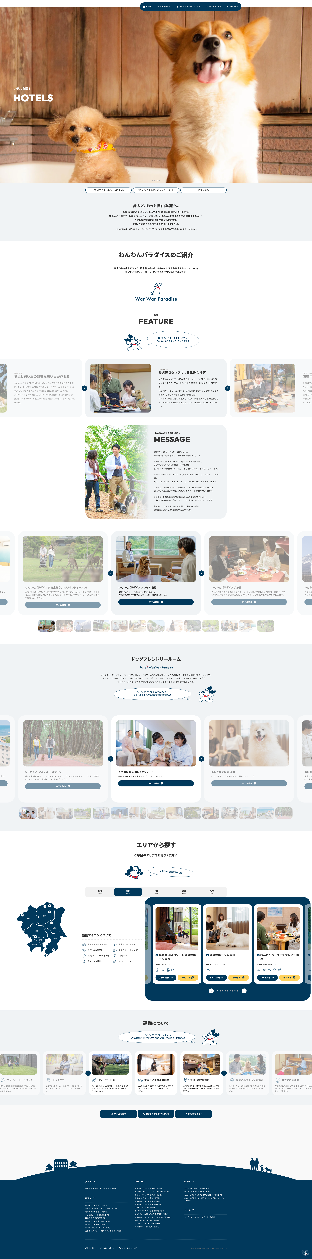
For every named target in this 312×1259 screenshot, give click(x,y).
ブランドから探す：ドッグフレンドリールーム (156, 190)
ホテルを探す (165, 6)
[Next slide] (228, 388)
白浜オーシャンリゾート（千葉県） (97, 1228)
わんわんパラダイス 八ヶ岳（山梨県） (148, 1188)
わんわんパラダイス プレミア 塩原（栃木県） (101, 1209)
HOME (148, 6)
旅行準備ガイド (215, 6)
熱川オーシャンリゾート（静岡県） (147, 1220)
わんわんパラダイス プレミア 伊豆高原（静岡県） (153, 1217)
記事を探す (234, 6)
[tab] (152, 180)
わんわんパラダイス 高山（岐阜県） (148, 1201)
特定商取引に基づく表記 (127, 1248)
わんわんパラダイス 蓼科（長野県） (148, 1198)
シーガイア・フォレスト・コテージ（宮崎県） (200, 1217)
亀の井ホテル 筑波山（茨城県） (96, 1205)
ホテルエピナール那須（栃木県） (97, 1215)
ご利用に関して (91, 1248)
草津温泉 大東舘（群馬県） (95, 1218)
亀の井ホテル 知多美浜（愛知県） (147, 1227)
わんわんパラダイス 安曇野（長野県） (148, 1195)
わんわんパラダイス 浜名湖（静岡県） (148, 1204)
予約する (186, 977)
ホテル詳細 (61, 605)
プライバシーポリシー (108, 1248)
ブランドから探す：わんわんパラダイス (108, 190)
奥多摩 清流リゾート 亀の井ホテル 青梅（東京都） (104, 1231)
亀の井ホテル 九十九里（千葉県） (97, 1221)
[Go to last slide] (84, 388)
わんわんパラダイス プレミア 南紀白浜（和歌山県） (203, 1195)
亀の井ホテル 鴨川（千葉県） (96, 1224)
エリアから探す (203, 190)
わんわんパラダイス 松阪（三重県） (197, 1188)
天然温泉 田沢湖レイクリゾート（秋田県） (100, 1188)
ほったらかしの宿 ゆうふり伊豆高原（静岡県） (152, 1214)
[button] (46, 625)
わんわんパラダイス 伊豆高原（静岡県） (149, 1211)
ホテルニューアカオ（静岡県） (146, 1208)
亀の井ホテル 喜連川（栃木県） (96, 1212)
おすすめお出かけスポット (189, 6)
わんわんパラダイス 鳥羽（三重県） (197, 1192)
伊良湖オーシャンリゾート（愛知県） (148, 1224)
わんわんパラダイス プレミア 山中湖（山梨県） (152, 1192)
